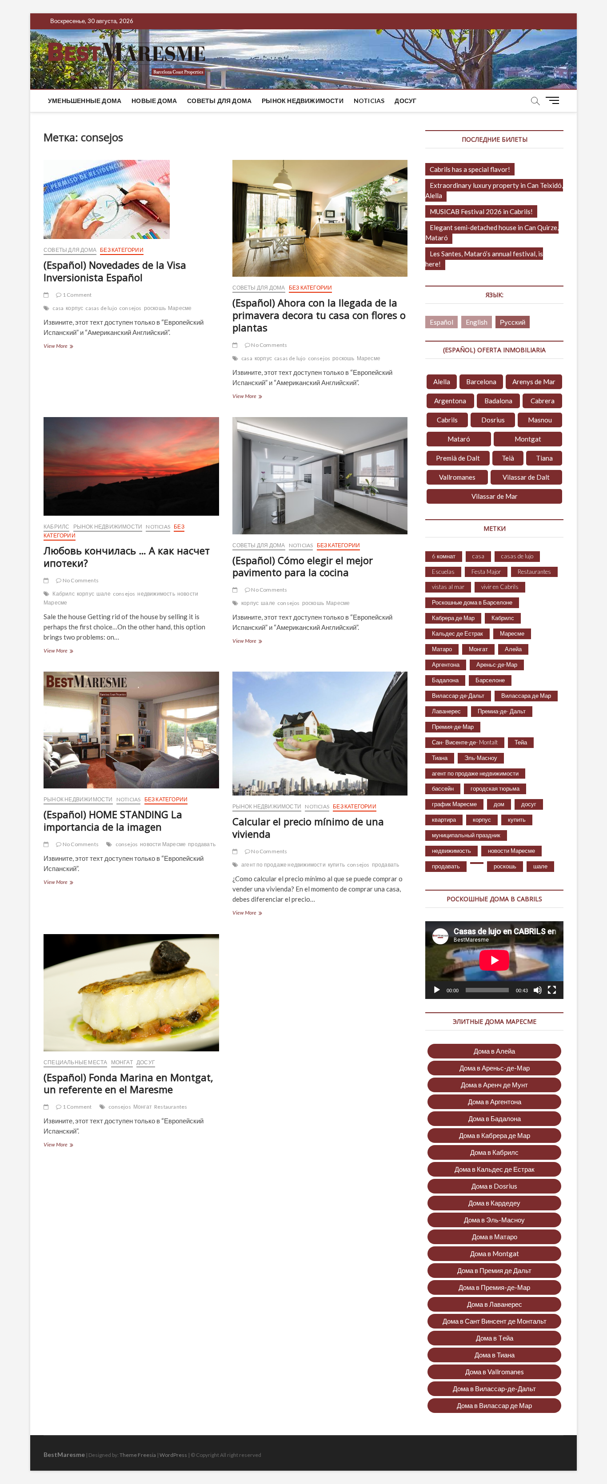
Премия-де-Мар (453, 726)
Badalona (498, 401)
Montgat (528, 439)
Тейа (521, 742)
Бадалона (445, 680)
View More (69, 346)
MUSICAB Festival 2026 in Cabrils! (481, 211)
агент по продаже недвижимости (283, 864)
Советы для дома (219, 100)
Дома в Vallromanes (494, 1372)
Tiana (544, 458)
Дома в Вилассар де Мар (494, 1405)
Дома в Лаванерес (494, 1304)
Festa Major (486, 571)
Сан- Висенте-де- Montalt (465, 742)
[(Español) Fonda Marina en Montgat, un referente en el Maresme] (131, 992)
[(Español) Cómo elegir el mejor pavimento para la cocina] (320, 475)
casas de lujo (101, 308)
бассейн (443, 788)
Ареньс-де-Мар (496, 664)
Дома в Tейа (494, 1338)
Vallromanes (457, 477)
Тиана (439, 757)
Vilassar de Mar (494, 496)
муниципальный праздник (466, 835)
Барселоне (490, 680)
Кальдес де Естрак (457, 633)
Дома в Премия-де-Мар (494, 1287)
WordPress (173, 1455)
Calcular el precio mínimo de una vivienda (308, 827)
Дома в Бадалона (494, 1118)
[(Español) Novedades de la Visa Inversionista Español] (131, 199)
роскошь (155, 308)
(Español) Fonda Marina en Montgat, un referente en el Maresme (128, 1083)
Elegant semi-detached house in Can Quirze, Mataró (492, 232)
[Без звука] (537, 990)
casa (58, 308)
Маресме (180, 308)
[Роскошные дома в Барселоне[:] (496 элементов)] (476, 863)
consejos (130, 308)
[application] (494, 960)
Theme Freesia (138, 1455)
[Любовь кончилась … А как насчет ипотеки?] (131, 466)
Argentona (450, 401)
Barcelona (481, 382)
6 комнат (443, 556)
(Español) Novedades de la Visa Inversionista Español (115, 271)
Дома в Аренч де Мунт (494, 1085)
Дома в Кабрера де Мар (494, 1135)
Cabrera (543, 401)
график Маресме (454, 804)
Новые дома (154, 100)
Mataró (458, 439)
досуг (405, 100)
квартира (444, 819)
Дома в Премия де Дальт (494, 1270)
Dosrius (493, 420)
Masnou (540, 420)
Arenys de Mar (533, 382)
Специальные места (75, 1062)
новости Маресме (163, 844)
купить (336, 864)
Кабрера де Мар (453, 617)
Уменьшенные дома (84, 100)
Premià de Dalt (458, 458)
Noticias (369, 100)
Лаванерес (446, 711)
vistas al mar (448, 586)
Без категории (122, 250)
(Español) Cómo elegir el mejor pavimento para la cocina (302, 566)
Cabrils (447, 420)
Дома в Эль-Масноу (494, 1220)
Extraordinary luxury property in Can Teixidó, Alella (494, 190)
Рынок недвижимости (302, 100)
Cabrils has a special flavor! (470, 169)
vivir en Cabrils (500, 586)
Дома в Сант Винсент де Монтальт (495, 1321)
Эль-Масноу (480, 757)
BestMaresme (64, 1454)
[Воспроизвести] (436, 990)
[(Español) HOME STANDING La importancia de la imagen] (131, 730)
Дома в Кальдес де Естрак (495, 1169)
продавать (202, 844)
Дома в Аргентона (494, 1102)
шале (103, 593)
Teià (508, 458)
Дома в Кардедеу (494, 1203)
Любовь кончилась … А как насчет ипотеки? (127, 556)
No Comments (268, 345)
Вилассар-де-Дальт (458, 695)
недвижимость (156, 593)
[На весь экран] (551, 990)
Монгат (122, 1062)
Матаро (442, 648)
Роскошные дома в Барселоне (472, 602)
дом (499, 804)
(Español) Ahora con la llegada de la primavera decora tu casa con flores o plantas (319, 315)
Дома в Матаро (494, 1237)
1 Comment (77, 294)
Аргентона (445, 664)
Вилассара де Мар (526, 695)
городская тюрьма (495, 788)
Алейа (513, 648)
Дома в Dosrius (494, 1186)
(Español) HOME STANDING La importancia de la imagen (113, 820)
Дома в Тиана (495, 1355)
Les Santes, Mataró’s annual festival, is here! (484, 259)
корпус (74, 308)
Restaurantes (170, 1106)
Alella (441, 382)
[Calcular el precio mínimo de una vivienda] (320, 734)
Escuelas (443, 571)
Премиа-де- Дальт (502, 711)
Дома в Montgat (494, 1253)
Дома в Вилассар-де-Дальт (494, 1388)
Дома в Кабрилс (494, 1152)
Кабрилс (56, 526)
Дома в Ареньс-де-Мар (494, 1068)
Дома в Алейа (494, 1051)
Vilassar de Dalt (526, 477)
